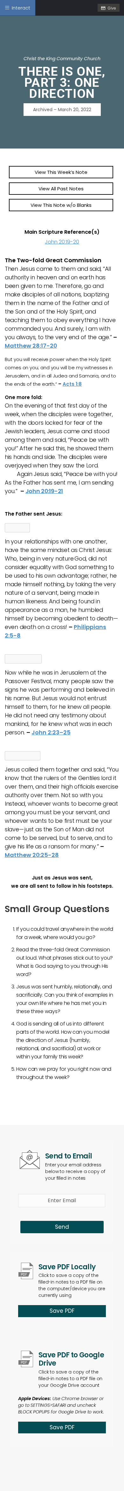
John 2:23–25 (51, 732)
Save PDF (62, 1311)
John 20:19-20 (62, 241)
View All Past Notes (61, 188)
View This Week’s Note (61, 172)
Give (112, 8)
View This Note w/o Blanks (61, 205)
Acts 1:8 (72, 384)
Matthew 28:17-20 (31, 346)
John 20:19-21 (44, 491)
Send (62, 1227)
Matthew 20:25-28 (32, 855)
